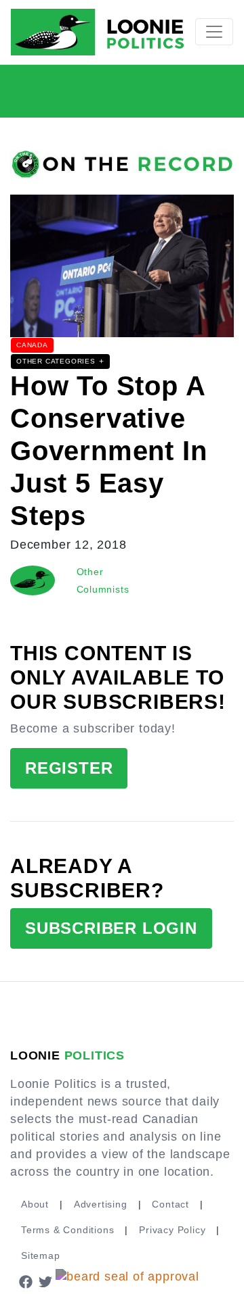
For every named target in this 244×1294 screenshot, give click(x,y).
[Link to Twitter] (46, 1281)
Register (69, 768)
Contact (170, 1204)
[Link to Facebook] (26, 1281)
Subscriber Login (111, 928)
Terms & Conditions (67, 1229)
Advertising (100, 1204)
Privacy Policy (172, 1229)
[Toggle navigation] (214, 31)
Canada (32, 345)
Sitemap (40, 1255)
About (35, 1204)
